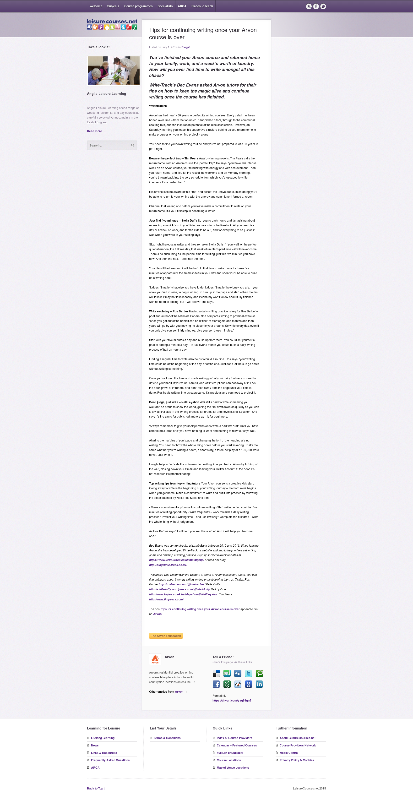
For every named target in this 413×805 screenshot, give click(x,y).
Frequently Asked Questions (110, 760)
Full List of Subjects (230, 753)
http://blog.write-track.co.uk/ (168, 565)
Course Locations (229, 760)
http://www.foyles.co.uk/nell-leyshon (173, 594)
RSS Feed (309, 6)
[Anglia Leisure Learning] (114, 72)
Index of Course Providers (234, 738)
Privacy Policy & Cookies (297, 760)
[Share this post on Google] (248, 684)
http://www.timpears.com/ (166, 599)
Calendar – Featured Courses (237, 745)
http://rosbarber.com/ (173, 584)
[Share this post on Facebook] (216, 684)
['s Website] (155, 659)
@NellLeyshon (208, 594)
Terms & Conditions (167, 738)
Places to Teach (202, 6)
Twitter (323, 6)
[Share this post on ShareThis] (227, 684)
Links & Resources (104, 753)
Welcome (96, 6)
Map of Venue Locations (233, 767)
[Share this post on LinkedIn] (259, 684)
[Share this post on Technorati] (259, 673)
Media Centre (289, 753)
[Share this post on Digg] (238, 673)
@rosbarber (196, 584)
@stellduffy (202, 589)
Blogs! (185, 47)
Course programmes (138, 6)
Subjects (113, 6)
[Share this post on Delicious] (216, 673)
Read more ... (96, 131)
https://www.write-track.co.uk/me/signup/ (176, 560)
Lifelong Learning (102, 738)
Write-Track (160, 85)
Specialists (165, 6)
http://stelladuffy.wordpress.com (171, 589)
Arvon (157, 614)
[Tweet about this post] (248, 673)
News (95, 745)
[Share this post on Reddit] (238, 684)
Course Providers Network (298, 745)
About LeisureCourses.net (297, 738)
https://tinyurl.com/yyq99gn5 (231, 700)
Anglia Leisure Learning (106, 93)
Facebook (316, 6)
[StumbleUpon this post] (227, 673)
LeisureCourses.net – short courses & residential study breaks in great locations (112, 24)
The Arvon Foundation (166, 636)
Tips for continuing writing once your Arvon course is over (200, 609)
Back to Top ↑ (96, 788)
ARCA (182, 6)
